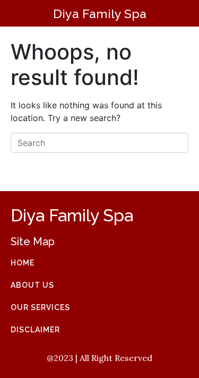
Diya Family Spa (99, 13)
